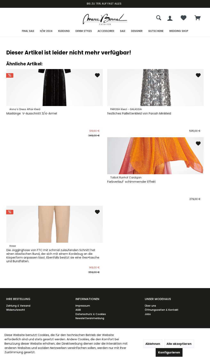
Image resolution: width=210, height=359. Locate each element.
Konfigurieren (169, 352)
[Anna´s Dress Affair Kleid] (54, 87)
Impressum (82, 305)
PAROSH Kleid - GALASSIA (126, 109)
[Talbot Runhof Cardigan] (155, 155)
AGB (78, 310)
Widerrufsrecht (15, 310)
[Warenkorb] (198, 18)
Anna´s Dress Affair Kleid (24, 109)
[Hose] (54, 224)
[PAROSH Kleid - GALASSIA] (155, 87)
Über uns (150, 305)
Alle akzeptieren (179, 344)
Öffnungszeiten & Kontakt (161, 310)
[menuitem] (198, 18)
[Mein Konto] (169, 18)
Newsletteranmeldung (89, 318)
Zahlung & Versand (18, 305)
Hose (12, 246)
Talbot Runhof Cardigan (126, 177)
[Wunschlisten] (183, 19)
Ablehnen (152, 344)
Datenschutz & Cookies (90, 314)
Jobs (148, 314)
